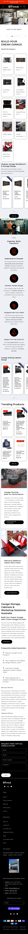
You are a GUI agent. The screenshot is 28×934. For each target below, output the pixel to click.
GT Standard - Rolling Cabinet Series (20, 92)
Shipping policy (23, 929)
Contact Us (6, 825)
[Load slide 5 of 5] (18, 36)
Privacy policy (6, 929)
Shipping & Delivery (8, 832)
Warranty (5, 804)
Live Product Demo (8, 839)
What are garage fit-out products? (12, 654)
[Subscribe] (23, 903)
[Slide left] (10, 211)
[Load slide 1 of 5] (10, 36)
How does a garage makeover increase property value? (12, 670)
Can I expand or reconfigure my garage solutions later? (14, 661)
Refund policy (6, 807)
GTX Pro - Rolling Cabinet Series (7, 114)
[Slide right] (17, 211)
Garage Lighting (7, 134)
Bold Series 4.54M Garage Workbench (6, 193)
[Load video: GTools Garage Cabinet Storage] (14, 226)
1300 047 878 (13, 890)
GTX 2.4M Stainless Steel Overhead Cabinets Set (7, 423)
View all (14, 216)
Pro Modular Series (6, 91)
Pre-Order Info (7, 828)
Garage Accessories (19, 135)
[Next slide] (20, 36)
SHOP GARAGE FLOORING (11, 522)
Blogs (4, 835)
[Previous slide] (7, 36)
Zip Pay (5, 811)
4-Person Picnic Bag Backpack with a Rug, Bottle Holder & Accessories (7, 454)
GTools (7, 926)
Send (5, 775)
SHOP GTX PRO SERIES (14, 29)
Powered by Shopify (14, 926)
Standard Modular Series (7, 68)
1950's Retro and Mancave (6, 155)
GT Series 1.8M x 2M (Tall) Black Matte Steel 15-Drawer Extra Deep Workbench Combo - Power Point (6, 382)
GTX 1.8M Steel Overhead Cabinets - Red (20, 452)
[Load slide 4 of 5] (16, 36)
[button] (3, 6)
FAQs (4, 843)
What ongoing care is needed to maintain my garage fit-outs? (13, 680)
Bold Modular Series (19, 68)
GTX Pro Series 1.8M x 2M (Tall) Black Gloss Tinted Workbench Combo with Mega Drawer (18, 382)
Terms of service (14, 929)
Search (5, 797)
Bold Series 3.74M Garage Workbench (17, 193)
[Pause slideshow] (26, 36)
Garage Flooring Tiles (20, 113)
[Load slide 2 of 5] (12, 36)
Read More (7, 641)
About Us (5, 821)
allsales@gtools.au (14, 888)
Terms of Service (7, 800)
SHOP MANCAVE (12, 592)
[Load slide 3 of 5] (14, 36)
